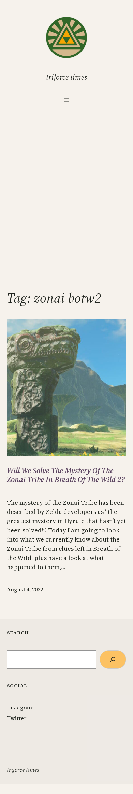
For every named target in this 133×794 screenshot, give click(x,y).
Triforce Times (66, 77)
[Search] (113, 659)
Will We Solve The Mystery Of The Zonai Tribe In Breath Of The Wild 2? (66, 475)
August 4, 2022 (25, 589)
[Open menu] (66, 100)
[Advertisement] (66, 208)
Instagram (20, 707)
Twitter (16, 718)
